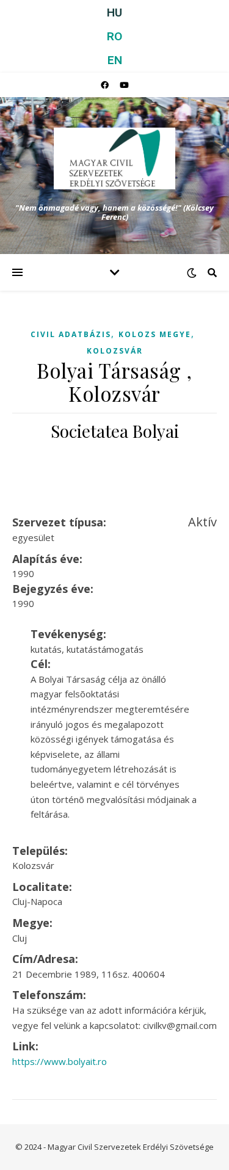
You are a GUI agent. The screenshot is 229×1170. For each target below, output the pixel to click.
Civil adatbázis (71, 334)
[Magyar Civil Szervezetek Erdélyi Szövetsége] (115, 158)
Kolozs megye (154, 334)
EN (114, 60)
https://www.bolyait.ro (59, 1061)
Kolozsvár (115, 351)
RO (114, 36)
